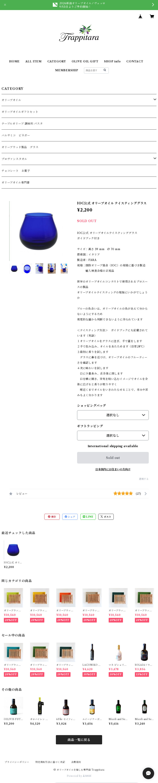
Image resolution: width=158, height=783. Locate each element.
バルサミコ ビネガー (16, 135)
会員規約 (76, 762)
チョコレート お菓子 (16, 170)
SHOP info (112, 61)
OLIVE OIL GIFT (85, 61)
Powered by (75, 776)
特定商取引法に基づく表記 (50, 762)
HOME (14, 61)
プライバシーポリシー (17, 762)
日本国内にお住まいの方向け (112, 469)
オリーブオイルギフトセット (20, 112)
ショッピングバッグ (91, 406)
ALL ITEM (33, 61)
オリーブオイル (11, 100)
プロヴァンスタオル (14, 159)
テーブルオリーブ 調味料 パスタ (22, 123)
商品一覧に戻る (79, 740)
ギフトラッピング (90, 426)
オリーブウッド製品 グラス (20, 147)
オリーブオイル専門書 (16, 182)
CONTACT (134, 61)
